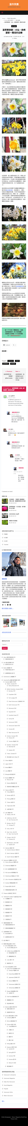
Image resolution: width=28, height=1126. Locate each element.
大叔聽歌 (7, 898)
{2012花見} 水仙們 (14, 514)
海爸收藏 (7, 909)
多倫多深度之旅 (9, 669)
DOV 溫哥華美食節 (10, 869)
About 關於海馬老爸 (9, 657)
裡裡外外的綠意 (13, 520)
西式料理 (9, 1003)
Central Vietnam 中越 (12, 850)
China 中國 (8, 760)
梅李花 (10, 1033)
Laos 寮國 (7, 771)
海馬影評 (7, 916)
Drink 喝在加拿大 (9, 945)
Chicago (11, 825)
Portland (11, 839)
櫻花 (10, 1040)
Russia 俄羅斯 (8, 777)
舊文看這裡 (9, 190)
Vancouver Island (13, 725)
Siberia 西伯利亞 (11, 783)
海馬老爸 (14, 412)
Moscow (9, 779)
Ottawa (11, 738)
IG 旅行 (6, 541)
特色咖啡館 (11, 953)
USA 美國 (7, 812)
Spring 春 (11, 1052)
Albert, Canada (11, 683)
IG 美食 (6, 537)
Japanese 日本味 (13, 977)
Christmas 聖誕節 (9, 865)
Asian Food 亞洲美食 (12, 968)
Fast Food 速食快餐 (12, 996)
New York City (12, 834)
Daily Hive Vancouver (9, 1081)
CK (9, 429)
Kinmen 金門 (10, 795)
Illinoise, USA (10, 823)
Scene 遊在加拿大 (9, 1015)
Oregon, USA (10, 837)
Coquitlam (11, 694)
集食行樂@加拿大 (8, 944)
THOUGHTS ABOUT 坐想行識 (11, 896)
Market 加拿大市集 (10, 1007)
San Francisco (12, 819)
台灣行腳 (9, 809)
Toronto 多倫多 (12, 741)
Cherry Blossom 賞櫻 (10, 862)
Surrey (10, 718)
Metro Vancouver (8, 1095)
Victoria (11, 729)
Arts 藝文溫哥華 (7, 662)
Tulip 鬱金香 (12, 1026)
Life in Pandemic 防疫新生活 (12, 879)
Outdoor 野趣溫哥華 (10, 883)
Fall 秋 (10, 1049)
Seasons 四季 (10, 1047)
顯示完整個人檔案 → (7, 608)
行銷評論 (7, 919)
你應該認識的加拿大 (10, 889)
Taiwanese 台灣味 (13, 984)
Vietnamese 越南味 (13, 987)
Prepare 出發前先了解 (9, 893)
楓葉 (10, 1036)
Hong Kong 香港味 (13, 974)
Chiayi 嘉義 (10, 792)
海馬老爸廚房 (7, 923)
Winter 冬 (11, 1062)
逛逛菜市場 (9, 1012)
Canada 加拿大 (9, 682)
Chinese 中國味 (12, 970)
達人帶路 (6, 940)
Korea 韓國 (8, 767)
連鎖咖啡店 (11, 956)
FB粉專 (5, 534)
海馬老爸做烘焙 (9, 924)
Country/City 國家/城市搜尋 (10, 680)
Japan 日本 (8, 764)
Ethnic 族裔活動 (11, 1021)
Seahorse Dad (8, 36)
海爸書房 (7, 912)
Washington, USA (11, 842)
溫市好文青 (8, 664)
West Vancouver (13, 732)
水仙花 (17, 360)
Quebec (11, 750)
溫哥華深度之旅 (9, 673)
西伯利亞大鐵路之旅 (12, 786)
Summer (11, 1056)
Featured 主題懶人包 (9, 860)
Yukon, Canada (11, 753)
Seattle (10, 844)
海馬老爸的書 (8, 659)
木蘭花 (10, 1029)
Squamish (11, 711)
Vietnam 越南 (8, 848)
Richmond (11, 708)
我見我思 (7, 902)
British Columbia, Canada (13, 689)
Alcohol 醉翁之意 (11, 947)
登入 (3, 1101)
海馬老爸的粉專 (6, 632)
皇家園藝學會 (19, 286)
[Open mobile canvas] (2, 12)
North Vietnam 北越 (12, 853)
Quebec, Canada (11, 744)
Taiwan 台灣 (8, 790)
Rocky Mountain (13, 685)
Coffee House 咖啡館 (12, 951)
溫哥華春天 (5, 363)
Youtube (6, 544)
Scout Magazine (8, 1085)
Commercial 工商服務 (9, 676)
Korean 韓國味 (12, 980)
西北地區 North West (12, 757)
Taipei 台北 (10, 805)
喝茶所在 (9, 963)
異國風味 (9, 1000)
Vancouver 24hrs (8, 1092)
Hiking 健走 (10, 1043)
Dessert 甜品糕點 (11, 991)
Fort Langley (12, 698)
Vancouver (11, 722)
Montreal (11, 746)
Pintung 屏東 (10, 798)
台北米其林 (8, 933)
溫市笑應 (14, 4)
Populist (6, 1088)
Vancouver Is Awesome (10, 1074)
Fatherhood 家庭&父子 (10, 876)
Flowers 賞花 (10, 1024)
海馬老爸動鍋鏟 (9, 928)
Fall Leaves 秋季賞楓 (10, 872)
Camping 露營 (10, 1017)
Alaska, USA (10, 814)
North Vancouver (13, 704)
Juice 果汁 (9, 959)
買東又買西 (9, 1008)
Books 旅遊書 (7, 668)
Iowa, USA (9, 828)
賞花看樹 (14, 26)
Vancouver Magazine (9, 1078)
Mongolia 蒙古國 (9, 774)
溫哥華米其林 (8, 937)
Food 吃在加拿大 (9, 966)
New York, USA (11, 832)
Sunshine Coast (13, 715)
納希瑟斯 (13, 363)
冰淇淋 (10, 993)
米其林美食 (6, 931)
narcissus (10, 360)
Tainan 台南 (10, 802)
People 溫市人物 (9, 886)
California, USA (11, 818)
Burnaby (11, 691)
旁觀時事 (7, 905)
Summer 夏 (11, 1059)
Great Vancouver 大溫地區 (15, 701)
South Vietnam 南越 (12, 856)
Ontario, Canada (11, 736)
